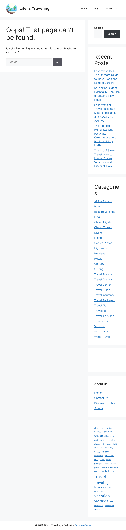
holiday (97, 452)
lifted (96, 460)
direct (113, 440)
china (106, 436)
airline (109, 428)
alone (105, 432)
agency (102, 428)
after (96, 428)
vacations (101, 501)
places (113, 464)
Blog (96, 8)
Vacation (99, 326)
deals (96, 440)
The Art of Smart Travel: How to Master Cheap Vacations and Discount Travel (104, 158)
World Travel (102, 336)
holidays (105, 451)
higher (112, 448)
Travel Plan (101, 305)
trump (110, 487)
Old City (99, 263)
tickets (109, 471)
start (96, 472)
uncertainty (98, 491)
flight (115, 444)
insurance (109, 455)
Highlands (100, 248)
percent (107, 464)
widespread (109, 506)
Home (84, 8)
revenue (105, 467)
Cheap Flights (102, 222)
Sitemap (99, 408)
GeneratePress (83, 525)
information (98, 456)
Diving (98, 232)
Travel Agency (103, 279)
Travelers (100, 310)
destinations (105, 440)
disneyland (107, 444)
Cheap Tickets (103, 227)
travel (100, 476)
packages (98, 464)
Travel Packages (104, 300)
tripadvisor (100, 487)
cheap (98, 435)
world (97, 509)
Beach (98, 206)
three (102, 472)
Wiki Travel (101, 331)
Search (98, 27)
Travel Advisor (103, 274)
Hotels (98, 258)
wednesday (98, 506)
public (96, 468)
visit (112, 501)
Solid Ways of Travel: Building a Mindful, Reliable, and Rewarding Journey (105, 112)
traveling (101, 483)
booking (111, 432)
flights (98, 447)
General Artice (103, 243)
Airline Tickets (103, 201)
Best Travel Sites (104, 211)
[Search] (57, 62)
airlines (97, 431)
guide (106, 447)
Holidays (99, 253)
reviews (114, 467)
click (112, 436)
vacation (102, 496)
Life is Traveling (35, 8)
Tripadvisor (101, 321)
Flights (98, 237)
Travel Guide (102, 289)
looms (102, 460)
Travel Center (102, 284)
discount (97, 444)
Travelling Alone (104, 315)
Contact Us (111, 8)
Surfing (98, 269)
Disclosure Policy (104, 403)
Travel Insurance (104, 295)
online (108, 460)
